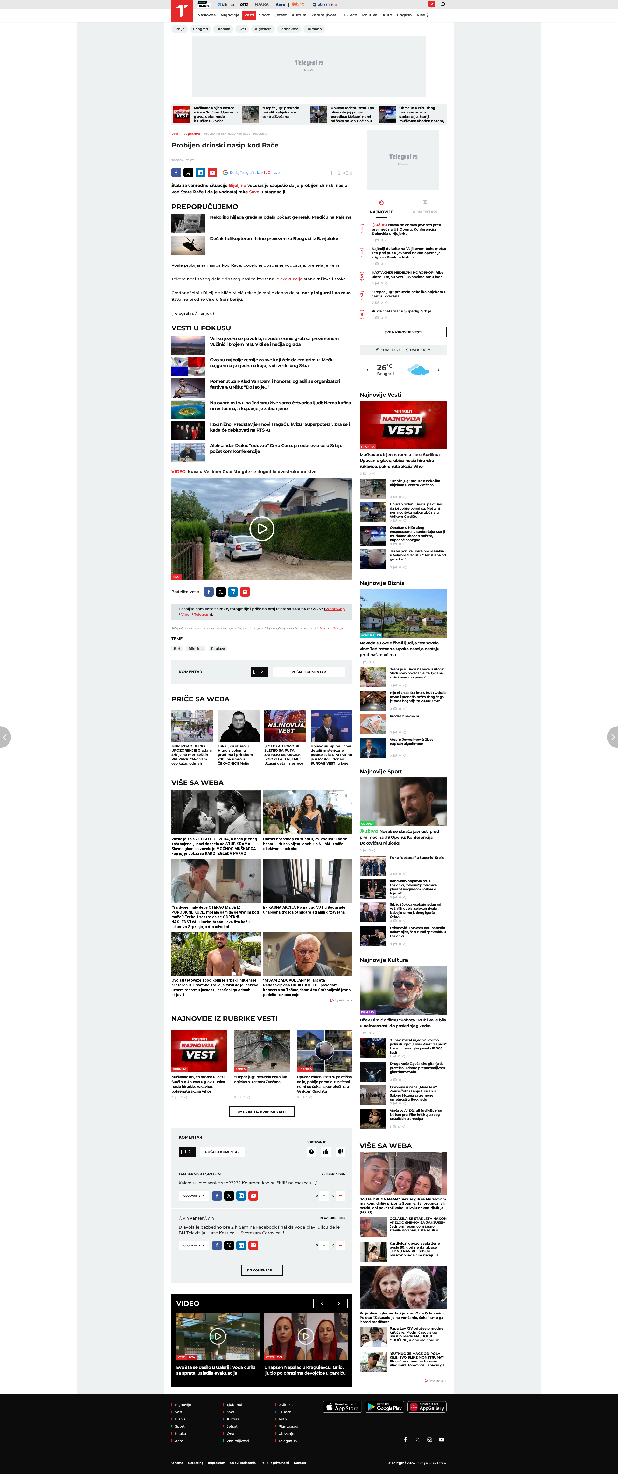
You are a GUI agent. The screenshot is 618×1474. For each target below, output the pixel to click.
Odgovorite (193, 1195)
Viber (186, 614)
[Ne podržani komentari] (340, 1152)
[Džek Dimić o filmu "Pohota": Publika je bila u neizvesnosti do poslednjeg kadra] (403, 990)
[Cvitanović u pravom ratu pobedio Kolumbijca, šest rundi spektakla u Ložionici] (373, 936)
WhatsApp (335, 609)
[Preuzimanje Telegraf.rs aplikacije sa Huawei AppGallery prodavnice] (427, 1407)
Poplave (218, 648)
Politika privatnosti (274, 1463)
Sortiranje (316, 1142)
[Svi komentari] (311, 1152)
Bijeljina (196, 648)
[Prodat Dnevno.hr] (373, 724)
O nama (177, 1463)
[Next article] (612, 737)
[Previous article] (5, 737)
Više (421, 15)
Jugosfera (192, 134)
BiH (177, 648)
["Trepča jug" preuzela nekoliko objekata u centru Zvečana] (250, 114)
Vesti (175, 134)
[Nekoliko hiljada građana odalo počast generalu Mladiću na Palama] (188, 223)
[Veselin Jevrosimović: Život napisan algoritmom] (373, 748)
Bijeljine (237, 185)
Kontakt (300, 1463)
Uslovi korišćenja (330, 628)
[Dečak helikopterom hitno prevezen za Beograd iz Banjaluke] (188, 245)
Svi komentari (261, 1270)
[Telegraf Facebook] (405, 1440)
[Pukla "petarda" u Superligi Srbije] (373, 866)
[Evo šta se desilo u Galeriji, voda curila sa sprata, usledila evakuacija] (218, 1336)
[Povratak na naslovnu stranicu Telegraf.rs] (182, 11)
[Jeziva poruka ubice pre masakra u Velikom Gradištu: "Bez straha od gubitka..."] (373, 559)
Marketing (195, 1463)
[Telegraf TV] (442, 1440)
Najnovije (380, 394)
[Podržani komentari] (326, 1152)
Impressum (216, 1463)
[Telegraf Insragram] (430, 1440)
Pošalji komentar (309, 672)
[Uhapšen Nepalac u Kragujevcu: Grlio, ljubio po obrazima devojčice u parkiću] (306, 1336)
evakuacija (291, 279)
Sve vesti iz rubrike (262, 1111)
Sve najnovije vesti (403, 332)
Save (254, 191)
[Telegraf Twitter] (417, 1440)
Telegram (202, 614)
